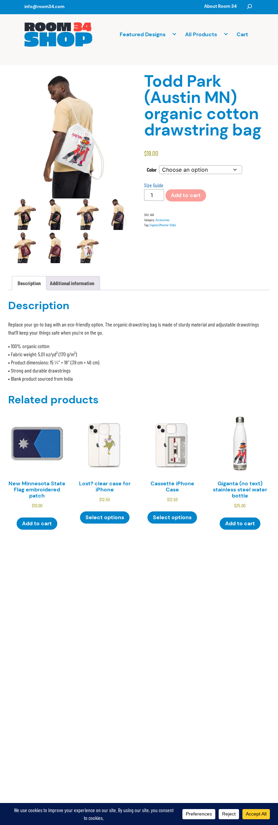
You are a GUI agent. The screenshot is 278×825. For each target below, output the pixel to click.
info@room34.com (44, 6)
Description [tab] (29, 283)
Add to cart (186, 195)
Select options (104, 517)
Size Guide (153, 185)
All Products (201, 34)
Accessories (163, 220)
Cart (242, 34)
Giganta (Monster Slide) (163, 225)
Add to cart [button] (37, 523)
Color (152, 169)
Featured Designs (142, 34)
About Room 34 (220, 6)
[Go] (249, 6)
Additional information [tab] (72, 283)
